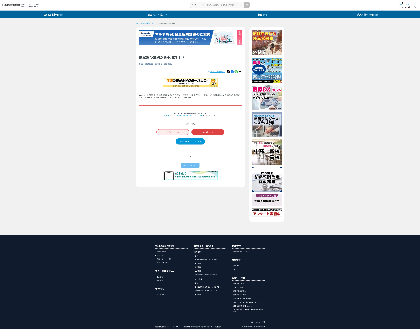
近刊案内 (198, 263)
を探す (367, 14)
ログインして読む (173, 132)
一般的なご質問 (238, 283)
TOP (137, 23)
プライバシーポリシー (174, 327)
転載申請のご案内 (239, 291)
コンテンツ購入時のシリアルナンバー (189, 115)
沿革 (234, 269)
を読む (53, 14)
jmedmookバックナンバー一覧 (206, 274)
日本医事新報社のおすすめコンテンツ (208, 287)
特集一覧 (160, 255)
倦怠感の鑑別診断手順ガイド (148, 23)
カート (401, 5)
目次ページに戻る (190, 165)
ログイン (166, 115)
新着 (196, 283)
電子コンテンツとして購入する (190, 141)
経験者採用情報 (160, 327)
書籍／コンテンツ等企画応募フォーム (246, 302)
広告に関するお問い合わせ (242, 306)
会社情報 (236, 259)
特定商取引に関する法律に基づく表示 (197, 327)
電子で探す (198, 279)
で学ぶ (262, 14)
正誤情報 (198, 271)
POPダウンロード (163, 295)
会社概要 (236, 266)
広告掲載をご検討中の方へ (242, 298)
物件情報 (160, 280)
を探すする (157, 14)
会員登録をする (207, 132)
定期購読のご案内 (239, 295)
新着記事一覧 (161, 251)
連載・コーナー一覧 (164, 259)
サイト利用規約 (216, 327)
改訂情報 (198, 267)
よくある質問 (238, 287)
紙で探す (197, 252)
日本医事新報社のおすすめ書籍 (206, 260)
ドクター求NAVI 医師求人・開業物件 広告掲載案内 (248, 310)
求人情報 (160, 277)
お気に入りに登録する (217, 72)
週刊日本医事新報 (163, 263)
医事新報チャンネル (240, 251)
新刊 (196, 256)
